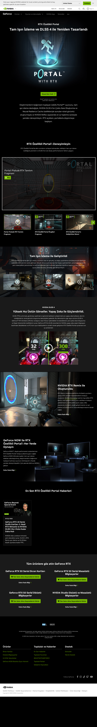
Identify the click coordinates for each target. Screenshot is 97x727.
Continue (87, 3)
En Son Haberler (39, 651)
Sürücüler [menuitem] (62, 13)
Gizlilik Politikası (8, 691)
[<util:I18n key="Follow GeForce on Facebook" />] (77, 677)
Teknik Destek (70, 655)
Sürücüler (68, 651)
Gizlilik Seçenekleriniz (23, 691)
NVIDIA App (51, 14)
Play (8, 177)
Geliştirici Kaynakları (41, 665)
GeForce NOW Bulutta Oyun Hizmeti (15, 661)
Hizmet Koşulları (38, 691)
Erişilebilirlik (50, 691)
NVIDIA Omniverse (71, 398)
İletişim (84, 691)
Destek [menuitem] (69, 13)
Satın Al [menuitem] (53, 13)
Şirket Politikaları (62, 691)
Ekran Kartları (8, 651)
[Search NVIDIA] (79, 8)
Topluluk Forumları (40, 655)
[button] (83, 9)
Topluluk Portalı (39, 661)
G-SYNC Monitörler (9, 658)
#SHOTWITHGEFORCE (42, 658)
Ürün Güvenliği (75, 691)
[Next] (93, 222)
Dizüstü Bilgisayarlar (10, 655)
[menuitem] (27, 8)
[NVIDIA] (8, 9)
